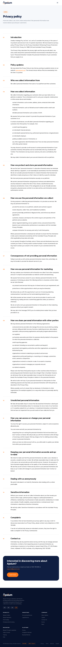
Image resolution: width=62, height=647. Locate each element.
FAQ (4, 637)
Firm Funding (6, 619)
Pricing (23, 630)
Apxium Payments (7, 617)
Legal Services (25, 617)
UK (8, 607)
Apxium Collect (6, 615)
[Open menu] (57, 2)
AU (4, 607)
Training (5, 634)
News (43, 624)
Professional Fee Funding (8, 622)
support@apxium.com (13, 569)
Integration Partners (26, 632)
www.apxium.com (20, 70)
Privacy (42, 643)
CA (12, 607)
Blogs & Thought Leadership (9, 630)
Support (57, 643)
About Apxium (45, 615)
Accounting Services (27, 615)
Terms (47, 643)
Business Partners (26, 634)
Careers (43, 617)
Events (43, 622)
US (16, 607)
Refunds (52, 643)
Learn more (12, 574)
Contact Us (44, 619)
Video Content (6, 632)
